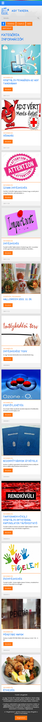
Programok (16, 296)
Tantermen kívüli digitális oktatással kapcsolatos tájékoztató (20, 520)
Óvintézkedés (12, 579)
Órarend (11, 24)
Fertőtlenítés (13, 405)
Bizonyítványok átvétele (20, 461)
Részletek (8, 89)
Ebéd (29, 24)
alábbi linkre (7, 706)
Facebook (4, 24)
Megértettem (21, 718)
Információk (8, 77)
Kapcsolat (7, 28)
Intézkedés (11, 243)
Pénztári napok (13, 634)
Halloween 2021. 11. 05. (17, 299)
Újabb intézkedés (15, 188)
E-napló (20, 24)
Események (7, 296)
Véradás (8, 135)
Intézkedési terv (15, 351)
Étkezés (9, 690)
